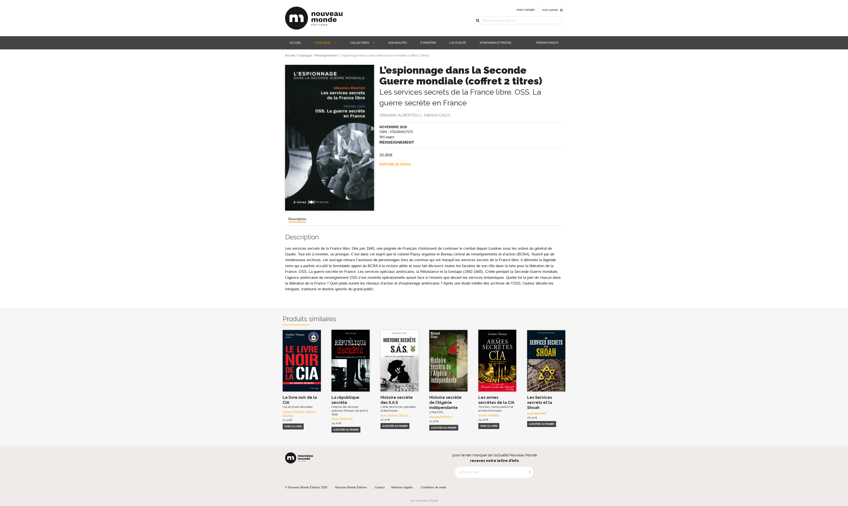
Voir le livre (293, 426)
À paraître (428, 42)
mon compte (526, 9)
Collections (359, 42)
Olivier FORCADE (342, 419)
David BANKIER (537, 413)
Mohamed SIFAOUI (440, 417)
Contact (380, 487)
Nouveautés (397, 42)
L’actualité (457, 42)
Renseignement (326, 55)
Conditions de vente (433, 487)
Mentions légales (402, 487)
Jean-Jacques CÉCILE (394, 415)
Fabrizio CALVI (437, 115)
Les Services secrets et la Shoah (539, 402)
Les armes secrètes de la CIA (496, 403)
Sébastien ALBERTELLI (400, 115)
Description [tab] (297, 219)
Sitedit (434, 500)
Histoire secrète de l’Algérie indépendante (445, 404)
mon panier (550, 9)
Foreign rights (547, 42)
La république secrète (349, 405)
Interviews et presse (495, 42)
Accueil (295, 42)
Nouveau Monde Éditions (351, 487)
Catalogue (323, 42)
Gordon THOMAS (293, 412)
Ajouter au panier (346, 429)
